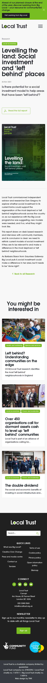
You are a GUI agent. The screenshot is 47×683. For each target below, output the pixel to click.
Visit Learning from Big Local (16, 15)
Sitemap (34, 570)
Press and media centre (12, 557)
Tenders (12, 567)
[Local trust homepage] (22, 26)
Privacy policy (35, 558)
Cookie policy (35, 553)
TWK (30, 679)
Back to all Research (25, 274)
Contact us (12, 562)
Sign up (23, 631)
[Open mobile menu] (40, 27)
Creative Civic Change (12, 552)
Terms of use (35, 548)
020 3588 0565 (24, 603)
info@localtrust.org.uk (24, 606)
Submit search (37, 533)
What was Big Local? (12, 547)
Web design (20, 679)
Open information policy (34, 564)
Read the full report (17, 111)
